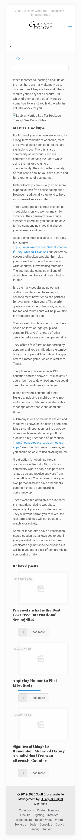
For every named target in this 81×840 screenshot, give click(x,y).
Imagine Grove (40, 15)
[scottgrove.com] (40, 29)
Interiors (52, 815)
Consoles (46, 824)
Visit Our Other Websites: (31, 11)
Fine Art (25, 815)
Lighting (39, 815)
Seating (35, 829)
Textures (20, 824)
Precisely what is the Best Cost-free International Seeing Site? (37, 614)
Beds (32, 824)
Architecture (24, 820)
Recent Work (43, 820)
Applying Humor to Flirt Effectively (35, 683)
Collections (26, 810)
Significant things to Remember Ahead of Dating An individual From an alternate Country (38, 753)
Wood (59, 820)
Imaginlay (57, 11)
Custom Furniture (48, 810)
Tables (47, 829)
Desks (59, 824)
